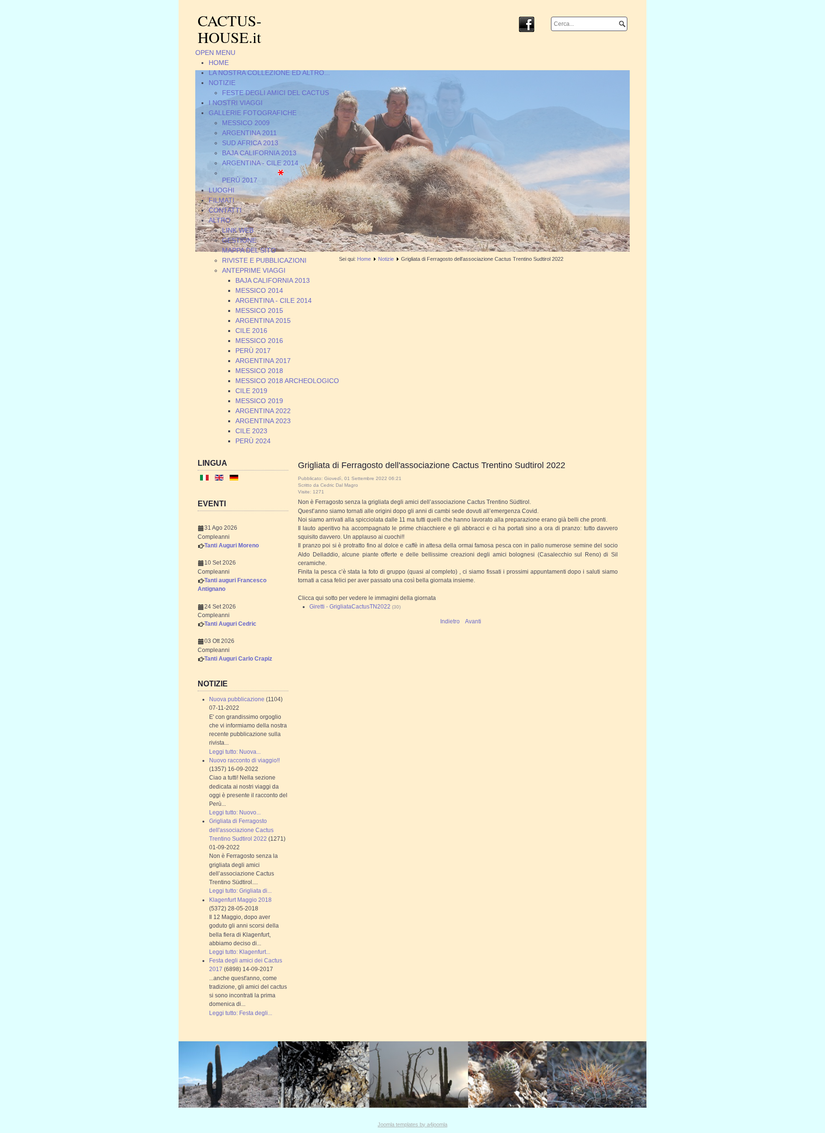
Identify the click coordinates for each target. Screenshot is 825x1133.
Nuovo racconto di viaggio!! (244, 760)
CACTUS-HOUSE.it (230, 28)
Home (364, 259)
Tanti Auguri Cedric (230, 623)
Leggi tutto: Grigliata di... (240, 890)
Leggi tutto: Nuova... (235, 751)
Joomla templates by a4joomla (412, 1124)
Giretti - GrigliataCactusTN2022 (350, 606)
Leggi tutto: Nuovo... (235, 812)
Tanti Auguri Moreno (231, 545)
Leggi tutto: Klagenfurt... (239, 952)
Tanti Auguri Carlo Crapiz (238, 658)
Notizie (386, 259)
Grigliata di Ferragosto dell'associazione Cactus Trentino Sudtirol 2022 (241, 830)
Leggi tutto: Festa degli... (240, 1013)
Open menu (215, 52)
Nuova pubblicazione (236, 699)
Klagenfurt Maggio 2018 (240, 900)
